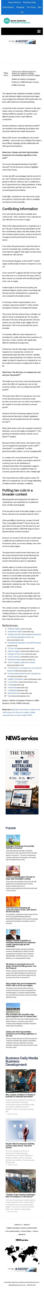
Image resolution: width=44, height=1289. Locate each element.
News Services (14, 2)
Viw (22, 12)
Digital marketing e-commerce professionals (22, 1228)
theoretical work (27, 458)
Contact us (18, 1225)
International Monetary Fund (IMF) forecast (24, 643)
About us (27, 1225)
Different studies (30, 111)
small (35, 446)
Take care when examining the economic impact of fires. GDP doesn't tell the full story (21, 910)
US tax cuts (12, 648)
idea (20, 523)
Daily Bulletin (8, 7)
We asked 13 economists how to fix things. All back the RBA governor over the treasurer (21, 966)
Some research (8, 273)
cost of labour (13, 682)
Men (40, 7)
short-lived (6, 448)
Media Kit (22, 1234)
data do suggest (13, 252)
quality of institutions (27, 431)
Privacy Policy (26, 1231)
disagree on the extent (23, 261)
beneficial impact (33, 278)
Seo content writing (12, 1231)
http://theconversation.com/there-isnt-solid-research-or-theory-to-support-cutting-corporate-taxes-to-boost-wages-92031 (21, 712)
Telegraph (20, 7)
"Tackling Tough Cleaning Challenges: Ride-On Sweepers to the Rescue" (20, 1196)
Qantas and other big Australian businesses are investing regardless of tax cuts (20, 155)
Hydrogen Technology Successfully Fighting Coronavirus (20, 847)
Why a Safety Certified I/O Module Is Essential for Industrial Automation (20, 1096)
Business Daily (29, 2)
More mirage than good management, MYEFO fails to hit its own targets (21, 984)
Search (35, 1231)
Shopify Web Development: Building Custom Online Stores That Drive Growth (20, 1146)
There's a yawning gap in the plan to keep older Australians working (20, 878)
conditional (19, 448)
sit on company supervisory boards (21, 662)
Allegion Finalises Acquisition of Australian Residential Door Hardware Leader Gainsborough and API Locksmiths (21, 943)
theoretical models (32, 126)
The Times (31, 7)
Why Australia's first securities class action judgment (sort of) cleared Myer (21, 1015)
